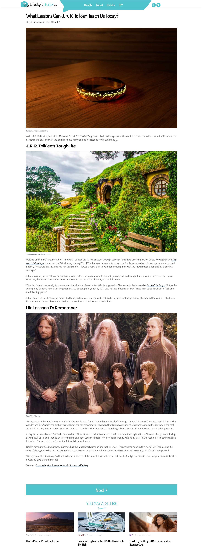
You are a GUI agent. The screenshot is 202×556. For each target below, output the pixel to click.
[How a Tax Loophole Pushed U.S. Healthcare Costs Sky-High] (101, 522)
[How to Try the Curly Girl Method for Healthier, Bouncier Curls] (153, 522)
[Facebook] (154, 5)
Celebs (111, 5)
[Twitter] (158, 5)
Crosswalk (41, 465)
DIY (121, 5)
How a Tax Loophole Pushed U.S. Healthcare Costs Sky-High (101, 542)
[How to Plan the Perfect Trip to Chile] (50, 522)
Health (88, 5)
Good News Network (57, 465)
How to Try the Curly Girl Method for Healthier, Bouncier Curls (150, 542)
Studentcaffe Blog (79, 465)
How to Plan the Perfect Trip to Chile (42, 541)
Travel (99, 5)
